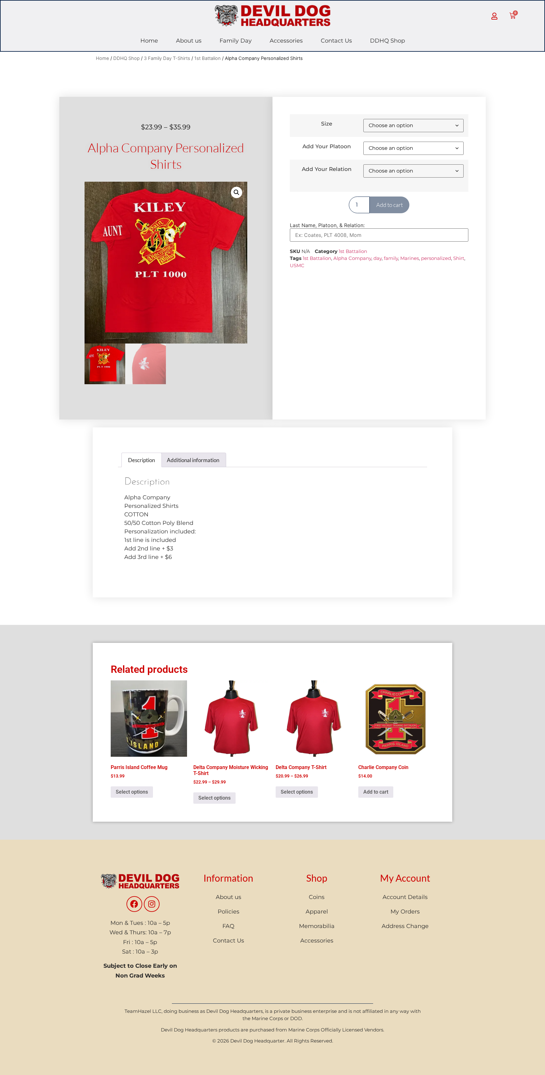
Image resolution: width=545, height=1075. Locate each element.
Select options (132, 792)
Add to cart (389, 204)
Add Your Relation (327, 169)
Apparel (317, 911)
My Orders (405, 911)
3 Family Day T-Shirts (167, 58)
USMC (297, 265)
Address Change (405, 926)
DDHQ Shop (387, 40)
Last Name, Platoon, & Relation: (327, 225)
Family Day (236, 40)
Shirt (458, 258)
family (391, 258)
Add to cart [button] (375, 792)
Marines (409, 258)
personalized (436, 258)
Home (149, 40)
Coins (317, 897)
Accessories (286, 40)
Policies (228, 911)
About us (189, 40)
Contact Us (336, 40)
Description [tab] (141, 460)
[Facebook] (134, 904)
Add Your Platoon (326, 146)
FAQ (228, 926)
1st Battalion (207, 58)
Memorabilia (317, 926)
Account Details (405, 897)
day (377, 258)
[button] (236, 192)
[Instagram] (152, 904)
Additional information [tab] (193, 460)
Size (326, 123)
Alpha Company (352, 258)
